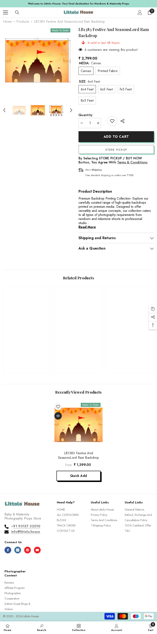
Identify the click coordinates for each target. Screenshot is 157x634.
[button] (4, 110)
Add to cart (116, 136)
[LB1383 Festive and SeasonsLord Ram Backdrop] (78, 425)
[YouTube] (37, 550)
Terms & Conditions (132, 162)
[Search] (17, 12)
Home (7, 22)
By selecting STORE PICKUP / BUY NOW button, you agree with (112, 160)
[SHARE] (120, 121)
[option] (78, 3)
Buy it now (116, 149)
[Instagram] (17, 550)
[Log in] (140, 12)
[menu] (5, 12)
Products (22, 22)
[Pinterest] (27, 550)
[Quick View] (58, 416)
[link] (27, 356)
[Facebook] (7, 550)
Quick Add (78, 475)
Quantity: (85, 115)
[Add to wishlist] (112, 121)
